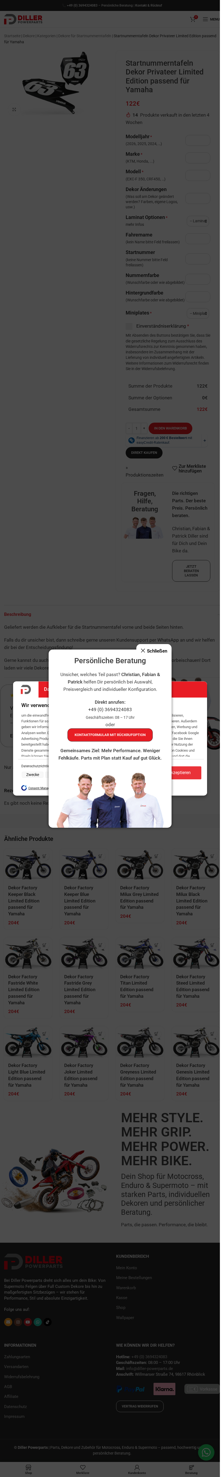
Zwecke (32, 774)
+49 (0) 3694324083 (110, 709)
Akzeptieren (179, 772)
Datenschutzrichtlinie (37, 766)
